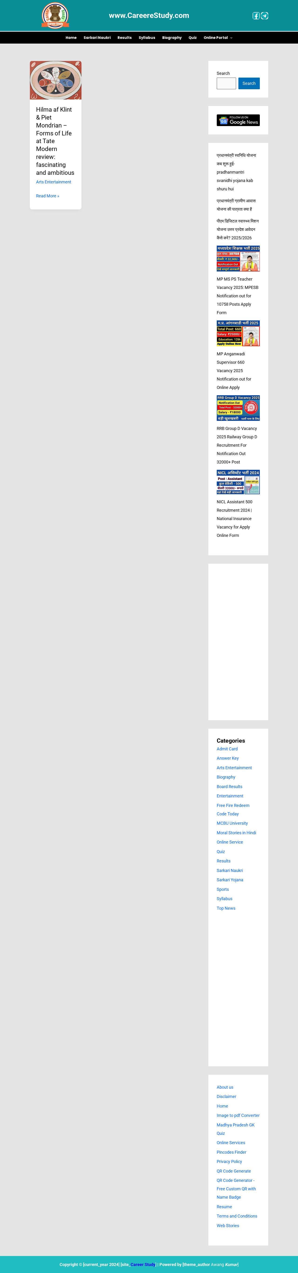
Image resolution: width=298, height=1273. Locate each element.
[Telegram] (264, 15)
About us (225, 1087)
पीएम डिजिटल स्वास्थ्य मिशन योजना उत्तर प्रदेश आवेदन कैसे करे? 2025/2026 (238, 229)
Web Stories (228, 1225)
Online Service (230, 842)
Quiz (193, 37)
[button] (230, 38)
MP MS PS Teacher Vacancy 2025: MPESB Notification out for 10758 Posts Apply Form (237, 296)
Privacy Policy (229, 1161)
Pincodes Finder (231, 1152)
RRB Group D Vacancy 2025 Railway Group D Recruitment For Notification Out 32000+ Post (237, 445)
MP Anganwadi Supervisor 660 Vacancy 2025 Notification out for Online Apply (234, 370)
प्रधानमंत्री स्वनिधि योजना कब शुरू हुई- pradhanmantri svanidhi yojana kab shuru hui (236, 172)
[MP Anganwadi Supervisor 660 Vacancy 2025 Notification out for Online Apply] (238, 333)
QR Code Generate (234, 1171)
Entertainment (230, 795)
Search (223, 73)
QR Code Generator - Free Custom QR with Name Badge (236, 1189)
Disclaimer (226, 1096)
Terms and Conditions (237, 1216)
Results (125, 37)
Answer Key (228, 758)
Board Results (229, 786)
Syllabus (147, 37)
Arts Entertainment (53, 181)
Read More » (47, 195)
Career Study (143, 1264)
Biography (172, 37)
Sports (223, 889)
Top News (226, 908)
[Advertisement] (238, 642)
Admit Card (227, 748)
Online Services (231, 1142)
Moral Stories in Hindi (236, 832)
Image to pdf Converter (238, 1115)
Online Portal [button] (216, 37)
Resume (224, 1206)
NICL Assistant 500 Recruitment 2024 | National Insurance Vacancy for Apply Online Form (234, 518)
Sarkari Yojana (230, 879)
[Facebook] (256, 15)
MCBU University (232, 823)
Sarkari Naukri (97, 37)
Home (71, 37)
